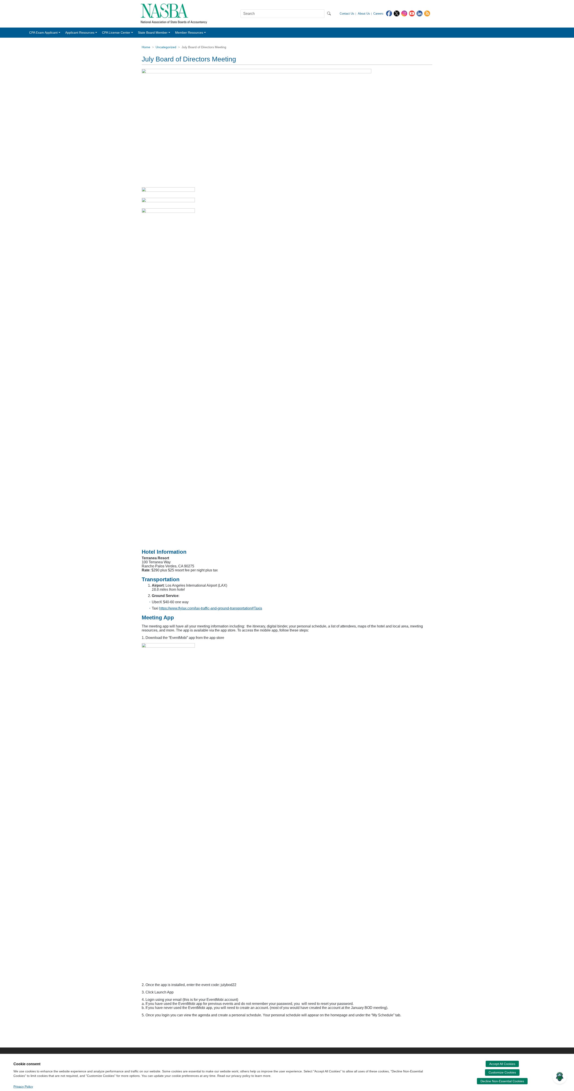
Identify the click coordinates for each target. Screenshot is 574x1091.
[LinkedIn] (419, 13)
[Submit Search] (329, 13)
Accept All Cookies (502, 1064)
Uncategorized (166, 47)
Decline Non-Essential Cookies (502, 1081)
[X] (397, 13)
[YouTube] (412, 13)
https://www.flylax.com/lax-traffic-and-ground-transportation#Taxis (210, 608)
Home (146, 47)
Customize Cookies (502, 1072)
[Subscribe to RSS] (427, 13)
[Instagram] (404, 13)
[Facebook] (389, 13)
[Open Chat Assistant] (559, 1076)
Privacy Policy (23, 1086)
